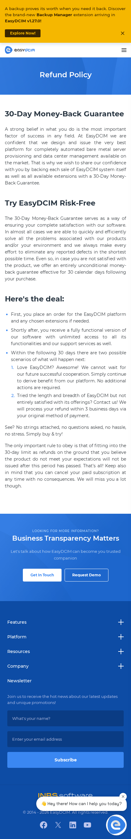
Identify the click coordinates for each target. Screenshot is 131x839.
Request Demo (86, 575)
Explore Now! (22, 33)
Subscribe (66, 760)
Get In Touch (42, 575)
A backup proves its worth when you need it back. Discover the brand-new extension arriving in (65, 14)
